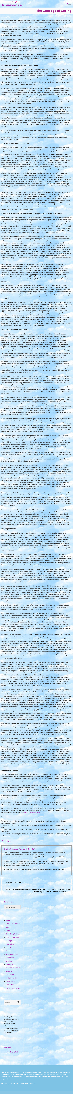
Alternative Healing (13, 954)
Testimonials (10, 981)
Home (8, 920)
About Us (9, 971)
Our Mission (10, 975)
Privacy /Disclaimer (13, 988)
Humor (8, 951)
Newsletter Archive (13, 968)
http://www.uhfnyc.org (32, 813)
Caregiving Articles (12, 5)
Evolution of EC (11, 978)
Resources (9, 964)
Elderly (8, 947)
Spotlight (9, 941)
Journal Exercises (12, 937)
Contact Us (10, 985)
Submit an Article (12, 1052)
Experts (8, 930)
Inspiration (10, 944)
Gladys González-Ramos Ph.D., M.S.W (19, 849)
